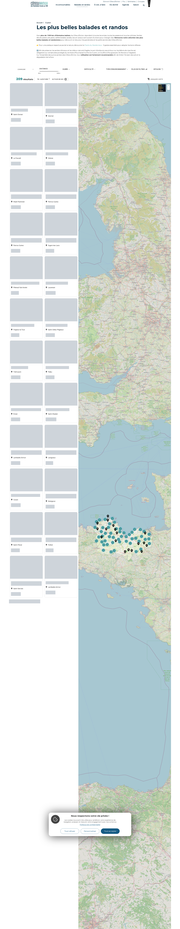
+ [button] (168, 85)
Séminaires (132, 1)
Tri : (42, 79)
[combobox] (25, 69)
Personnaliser (90, 831)
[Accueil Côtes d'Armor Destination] (39, 6)
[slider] (39, 71)
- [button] (168, 88)
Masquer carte (156, 79)
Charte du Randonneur (93, 45)
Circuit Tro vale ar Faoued (24, 152)
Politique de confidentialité (90, 825)
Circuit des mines (19, 357)
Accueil (40, 23)
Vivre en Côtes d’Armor (111, 1)
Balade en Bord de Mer (57, 564)
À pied (48, 23)
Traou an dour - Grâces (57, 152)
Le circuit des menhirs (57, 317)
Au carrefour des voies (57, 277)
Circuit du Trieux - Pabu (57, 357)
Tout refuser (69, 831)
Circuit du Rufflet (19, 109)
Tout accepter (110, 831)
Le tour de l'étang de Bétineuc (26, 396)
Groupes (141, 1)
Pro (123, 1)
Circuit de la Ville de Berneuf (25, 277)
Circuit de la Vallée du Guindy (25, 479)
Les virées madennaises (57, 396)
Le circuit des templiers (22, 317)
